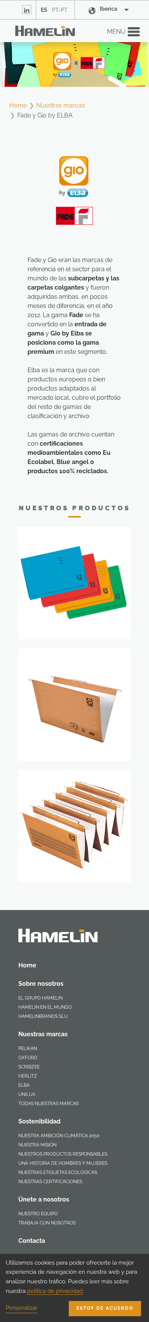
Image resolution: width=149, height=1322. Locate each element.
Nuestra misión (37, 1145)
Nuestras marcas (60, 105)
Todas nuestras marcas (48, 1103)
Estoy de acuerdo (104, 1308)
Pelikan (27, 1048)
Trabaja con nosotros (47, 1223)
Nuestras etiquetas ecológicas (57, 1172)
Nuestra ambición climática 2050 (58, 1135)
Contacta (31, 1240)
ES (44, 10)
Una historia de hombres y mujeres (62, 1163)
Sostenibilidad (39, 1121)
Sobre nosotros (40, 983)
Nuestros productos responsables (62, 1154)
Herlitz (27, 1076)
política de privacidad (55, 1291)
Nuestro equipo (38, 1213)
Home (18, 105)
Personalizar (21, 1307)
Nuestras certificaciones (50, 1181)
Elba (24, 1085)
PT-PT (60, 10)
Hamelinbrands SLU (43, 1016)
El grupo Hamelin (40, 998)
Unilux (27, 1094)
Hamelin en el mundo (45, 1007)
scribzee (29, 1067)
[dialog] (74, 1288)
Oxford (27, 1057)
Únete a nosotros (43, 1199)
